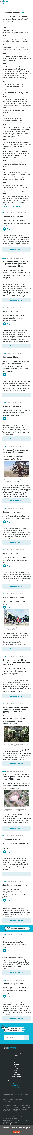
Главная (4, 8)
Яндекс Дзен (16, 1083)
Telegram (16, 1087)
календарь (17, 206)
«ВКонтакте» (17, 481)
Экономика (17, 1064)
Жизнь (10, 8)
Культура (16, 1066)
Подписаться (26, 1037)
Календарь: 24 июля (11, 357)
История (16, 1059)
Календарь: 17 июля (11, 839)
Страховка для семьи (11, 406)
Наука (16, 1072)
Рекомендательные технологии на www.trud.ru (16, 1080)
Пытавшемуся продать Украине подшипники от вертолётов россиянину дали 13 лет (16, 264)
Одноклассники (16, 1085)
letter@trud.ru (10, 1124)
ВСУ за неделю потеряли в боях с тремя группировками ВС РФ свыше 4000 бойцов (16, 776)
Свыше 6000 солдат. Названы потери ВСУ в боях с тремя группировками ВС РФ (15, 709)
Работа (16, 1057)
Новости (16, 1055)
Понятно (16, 1132)
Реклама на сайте (16, 1076)
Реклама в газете (16, 1078)
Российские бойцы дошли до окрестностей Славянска (15, 451)
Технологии (16, 1074)
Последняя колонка (10, 311)
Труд (8, 229)
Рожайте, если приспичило (14, 216)
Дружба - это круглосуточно (14, 885)
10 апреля (5, 206)
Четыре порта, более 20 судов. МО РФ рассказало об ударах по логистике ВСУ (16, 662)
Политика (16, 1062)
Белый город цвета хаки (13, 597)
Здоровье (16, 1070)
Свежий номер (17, 1053)
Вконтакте (17, 1081)
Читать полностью (16, 249)
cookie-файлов (24, 1129)
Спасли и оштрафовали (12, 984)
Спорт (16, 1068)
